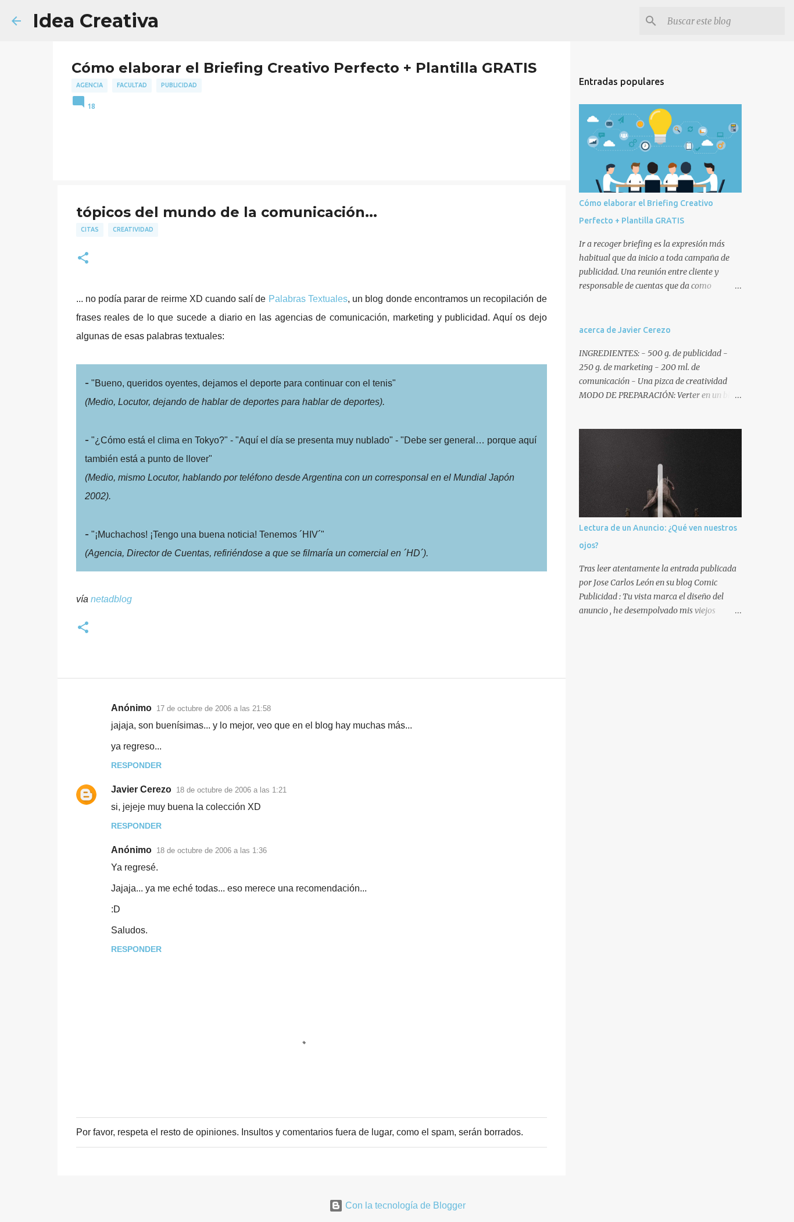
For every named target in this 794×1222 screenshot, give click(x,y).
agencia (89, 84)
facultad (132, 84)
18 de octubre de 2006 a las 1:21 (231, 790)
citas (90, 229)
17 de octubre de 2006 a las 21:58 (213, 708)
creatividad (133, 229)
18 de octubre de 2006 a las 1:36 (211, 850)
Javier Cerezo (141, 789)
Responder (136, 765)
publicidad (179, 84)
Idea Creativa (96, 20)
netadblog (111, 599)
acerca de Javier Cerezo (625, 330)
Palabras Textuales (308, 299)
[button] (83, 259)
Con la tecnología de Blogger (404, 1205)
